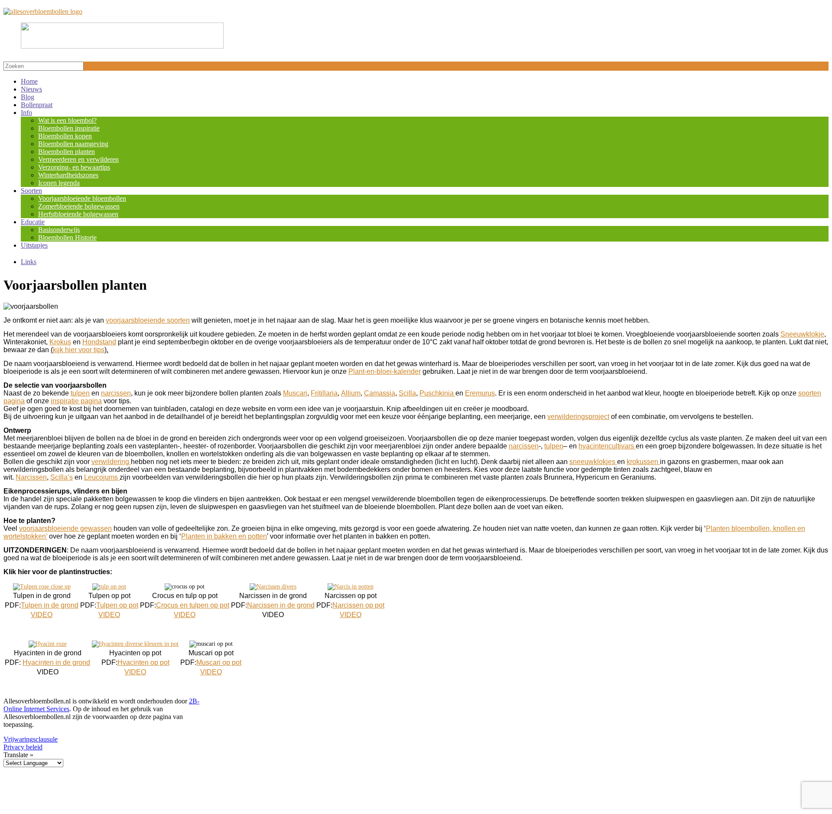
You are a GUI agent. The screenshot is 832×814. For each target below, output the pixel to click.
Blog (27, 97)
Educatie (33, 222)
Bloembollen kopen (65, 136)
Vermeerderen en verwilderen (78, 159)
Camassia (379, 393)
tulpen (80, 393)
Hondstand (99, 342)
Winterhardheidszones (68, 175)
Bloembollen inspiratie (69, 128)
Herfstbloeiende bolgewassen (78, 214)
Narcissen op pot (358, 605)
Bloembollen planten (66, 151)
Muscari (295, 393)
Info (26, 112)
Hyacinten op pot (143, 662)
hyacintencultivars (607, 446)
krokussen (643, 461)
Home (29, 81)
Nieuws (31, 89)
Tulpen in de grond (49, 605)
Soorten (31, 190)
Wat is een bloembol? (67, 120)
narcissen (116, 393)
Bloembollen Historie (67, 237)
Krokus (60, 342)
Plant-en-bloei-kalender (384, 371)
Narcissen (31, 477)
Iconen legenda (59, 182)
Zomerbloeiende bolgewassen (79, 206)
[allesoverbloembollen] (42, 11)
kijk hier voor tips (78, 349)
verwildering (111, 461)
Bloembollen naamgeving (73, 143)
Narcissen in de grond (281, 605)
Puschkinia (437, 393)
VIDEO (41, 614)
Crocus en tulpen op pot (192, 605)
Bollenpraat (36, 104)
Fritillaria (324, 393)
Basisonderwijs (59, 229)
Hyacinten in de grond (56, 662)
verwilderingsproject (578, 416)
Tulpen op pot (117, 605)
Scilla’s (61, 477)
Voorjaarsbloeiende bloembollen (82, 198)
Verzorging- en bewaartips (74, 167)
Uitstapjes (34, 245)
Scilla (407, 393)
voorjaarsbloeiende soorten (148, 320)
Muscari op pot (218, 662)
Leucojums (102, 477)
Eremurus (480, 393)
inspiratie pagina (76, 401)
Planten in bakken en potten (224, 536)
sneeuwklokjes (593, 461)
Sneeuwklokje (802, 334)
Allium (351, 393)
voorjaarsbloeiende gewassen (65, 528)
